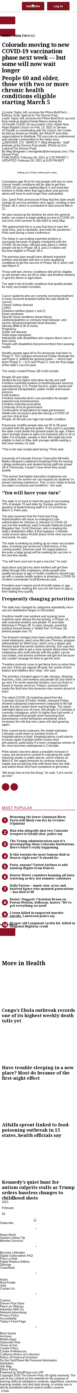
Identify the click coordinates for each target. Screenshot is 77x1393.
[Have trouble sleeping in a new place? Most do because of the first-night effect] (38, 1044)
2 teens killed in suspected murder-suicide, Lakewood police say (37, 914)
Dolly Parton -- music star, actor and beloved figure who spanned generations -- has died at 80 (41, 888)
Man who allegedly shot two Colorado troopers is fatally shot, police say (39, 832)
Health (20, 36)
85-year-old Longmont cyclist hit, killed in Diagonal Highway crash (42, 924)
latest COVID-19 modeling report (29, 697)
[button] (72, 6)
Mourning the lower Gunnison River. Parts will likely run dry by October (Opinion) (38, 820)
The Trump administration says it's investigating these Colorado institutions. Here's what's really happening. (42, 844)
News (6, 36)
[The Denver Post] (36, 6)
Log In (58, 6)
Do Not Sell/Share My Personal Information (28, 1360)
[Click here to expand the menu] (19, 1229)
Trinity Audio (36, 172)
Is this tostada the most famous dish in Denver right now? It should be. (40, 856)
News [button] (30, 35)
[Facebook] (4, 787)
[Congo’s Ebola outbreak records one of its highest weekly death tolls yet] (38, 987)
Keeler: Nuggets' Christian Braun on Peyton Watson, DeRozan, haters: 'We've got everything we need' (41, 902)
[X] (12, 787)
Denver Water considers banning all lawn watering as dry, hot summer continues (42, 876)
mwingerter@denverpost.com (47, 151)
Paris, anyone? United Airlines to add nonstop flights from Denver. (39, 866)
